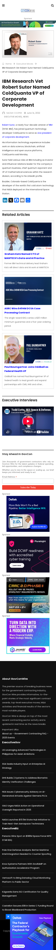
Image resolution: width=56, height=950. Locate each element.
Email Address (9, 477)
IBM (50, 124)
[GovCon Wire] (28, 10)
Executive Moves (25, 63)
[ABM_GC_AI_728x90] (28, 24)
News (26, 116)
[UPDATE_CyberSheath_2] (28, 595)
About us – (8, 733)
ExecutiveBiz (10, 828)
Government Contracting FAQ (30, 733)
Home (8, 63)
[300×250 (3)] (28, 555)
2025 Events (8, 737)
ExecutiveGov (11, 742)
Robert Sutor (8, 124)
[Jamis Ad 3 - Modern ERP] (28, 636)
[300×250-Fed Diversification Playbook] (31, 932)
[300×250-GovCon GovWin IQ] (28, 514)
